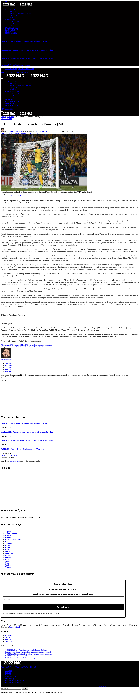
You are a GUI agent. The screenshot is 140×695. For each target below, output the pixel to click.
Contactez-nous (10, 677)
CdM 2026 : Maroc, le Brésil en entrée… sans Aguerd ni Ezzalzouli (26, 59)
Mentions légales (11, 679)
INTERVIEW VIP (11, 29)
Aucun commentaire (46, 131)
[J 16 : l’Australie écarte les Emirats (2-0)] (44, 190)
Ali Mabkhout (16, 345)
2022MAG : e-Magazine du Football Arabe (19, 69)
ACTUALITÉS (10, 9)
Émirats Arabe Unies (13, 539)
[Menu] (2, 78)
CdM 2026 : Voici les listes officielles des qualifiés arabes (22, 449)
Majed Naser (33, 345)
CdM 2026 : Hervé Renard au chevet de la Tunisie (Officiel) (24, 41)
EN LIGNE (14, 15)
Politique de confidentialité (14, 680)
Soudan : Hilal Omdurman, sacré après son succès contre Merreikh (27, 50)
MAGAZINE (10, 31)
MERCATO (9, 27)
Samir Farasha (14, 131)
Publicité (8, 673)
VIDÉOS (13, 17)
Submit (24, 688)
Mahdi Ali (24, 345)
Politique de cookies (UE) (14, 682)
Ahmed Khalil (6, 345)
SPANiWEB (103, 686)
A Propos (8, 671)
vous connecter (14, 461)
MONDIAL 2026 (11, 33)
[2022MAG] (27, 78)
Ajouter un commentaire (9, 455)
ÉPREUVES (14, 21)
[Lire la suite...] (14, 627)
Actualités (6, 119)
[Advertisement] (66, 397)
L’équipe (8, 675)
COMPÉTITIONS (11, 19)
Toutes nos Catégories (8, 517)
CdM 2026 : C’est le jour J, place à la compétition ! (22, 658)
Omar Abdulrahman (45, 345)
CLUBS (12, 23)
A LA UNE (14, 11)
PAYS (12, 25)
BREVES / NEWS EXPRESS (20, 13)
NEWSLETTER (7, 109)
